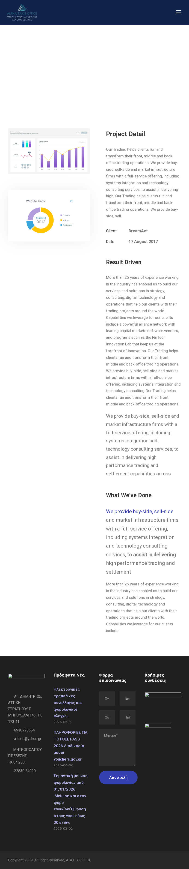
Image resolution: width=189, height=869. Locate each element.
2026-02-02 (63, 828)
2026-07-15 (62, 722)
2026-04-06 (63, 765)
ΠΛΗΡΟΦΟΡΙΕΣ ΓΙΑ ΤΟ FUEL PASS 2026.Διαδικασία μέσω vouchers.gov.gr (70, 745)
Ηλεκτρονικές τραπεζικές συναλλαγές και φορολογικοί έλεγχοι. (68, 702)
